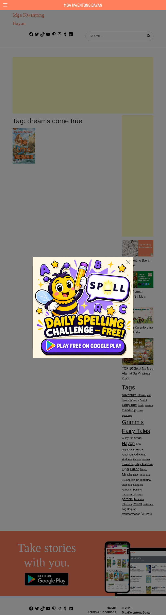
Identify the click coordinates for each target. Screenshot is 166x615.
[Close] (128, 262)
